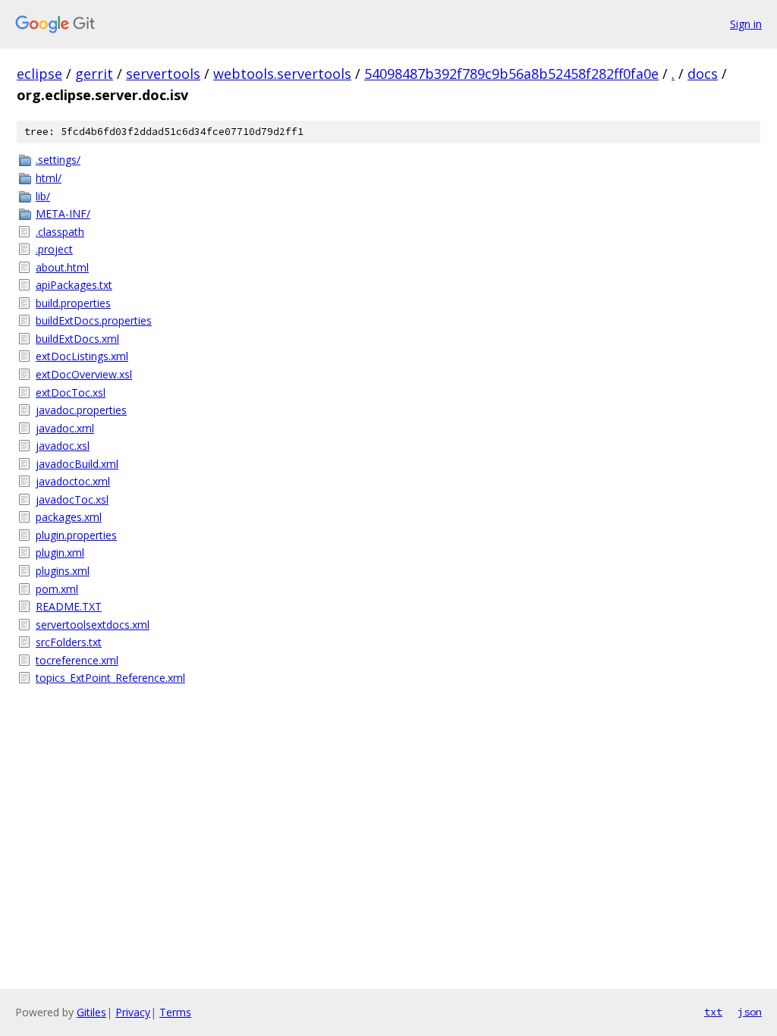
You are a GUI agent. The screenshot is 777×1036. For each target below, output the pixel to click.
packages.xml (69, 517)
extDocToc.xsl (70, 392)
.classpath (60, 231)
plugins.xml (63, 571)
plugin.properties (76, 535)
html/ (48, 178)
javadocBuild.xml (77, 464)
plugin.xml (60, 552)
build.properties (73, 303)
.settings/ (58, 159)
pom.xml (57, 589)
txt (713, 1012)
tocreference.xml (77, 660)
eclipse (39, 73)
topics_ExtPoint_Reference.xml (110, 677)
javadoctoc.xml (73, 481)
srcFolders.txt (69, 642)
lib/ (43, 196)
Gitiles (91, 1012)
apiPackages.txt (74, 285)
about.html (62, 267)
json (750, 1012)
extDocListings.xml (82, 356)
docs (702, 73)
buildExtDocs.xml (77, 338)
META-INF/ (63, 213)
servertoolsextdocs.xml (92, 624)
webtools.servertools (282, 73)
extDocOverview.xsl (84, 374)
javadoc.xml (65, 428)
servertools (163, 73)
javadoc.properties (81, 410)
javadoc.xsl (63, 445)
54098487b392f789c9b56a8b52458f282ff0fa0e (511, 73)
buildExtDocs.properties (94, 320)
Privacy (132, 1012)
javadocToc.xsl (72, 499)
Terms (175, 1012)
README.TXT (69, 606)
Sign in (746, 24)
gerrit (94, 73)
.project (54, 249)
